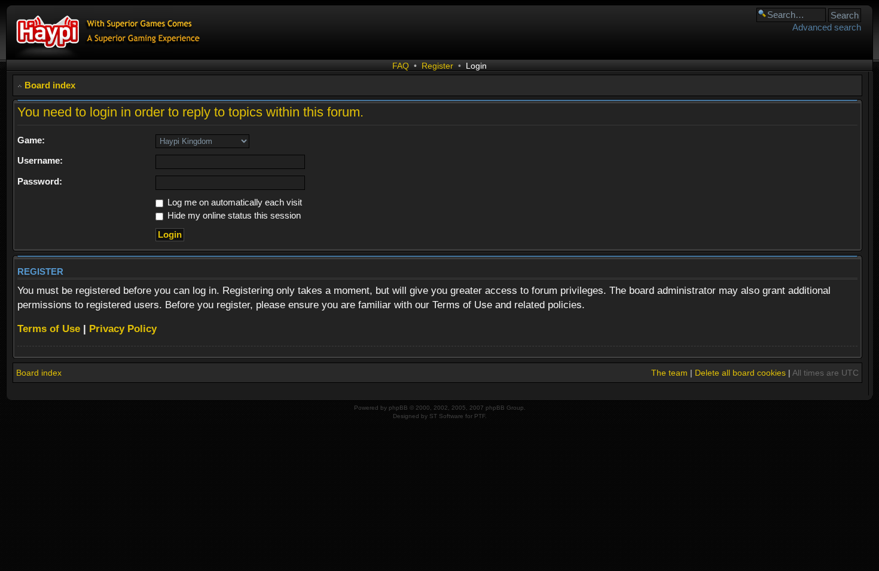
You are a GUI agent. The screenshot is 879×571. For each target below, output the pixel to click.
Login (476, 65)
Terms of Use (48, 328)
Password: (39, 181)
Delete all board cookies (740, 372)
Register (437, 65)
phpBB (398, 407)
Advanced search (826, 27)
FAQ (400, 65)
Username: (40, 160)
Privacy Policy (123, 328)
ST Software (446, 416)
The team (669, 372)
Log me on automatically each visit (233, 202)
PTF (479, 416)
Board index (50, 85)
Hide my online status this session (233, 215)
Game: (31, 140)
